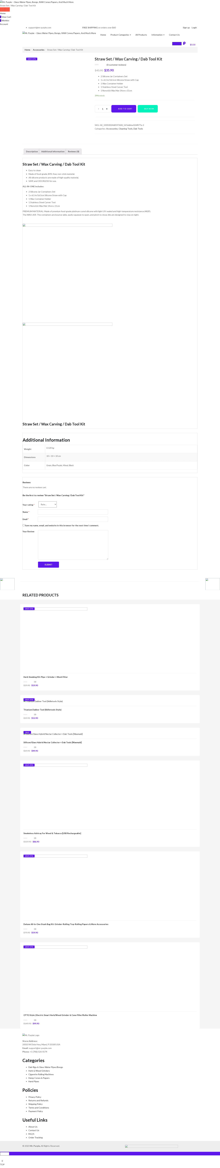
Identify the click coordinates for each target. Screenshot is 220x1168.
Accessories (38, 49)
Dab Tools (138, 128)
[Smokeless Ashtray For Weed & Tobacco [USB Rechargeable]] (55, 795)
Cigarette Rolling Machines (41, 1074)
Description (32, 151)
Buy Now (149, 109)
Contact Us (174, 34)
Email (26, 519)
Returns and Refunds (38, 1100)
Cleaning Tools (126, 128)
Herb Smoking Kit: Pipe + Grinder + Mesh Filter (45, 677)
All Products (141, 34)
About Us (32, 1126)
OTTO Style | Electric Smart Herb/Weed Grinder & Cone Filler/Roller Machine (60, 1015)
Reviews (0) (73, 151)
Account (4, 24)
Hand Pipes (33, 1081)
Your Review (28, 531)
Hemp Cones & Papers (39, 1078)
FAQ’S (31, 1134)
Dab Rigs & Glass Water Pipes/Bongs (45, 1067)
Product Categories (119, 34)
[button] (191, 44)
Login (194, 27)
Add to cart (125, 109)
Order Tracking (35, 1137)
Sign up (186, 27)
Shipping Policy (35, 1104)
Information (157, 34)
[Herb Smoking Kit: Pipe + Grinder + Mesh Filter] (55, 639)
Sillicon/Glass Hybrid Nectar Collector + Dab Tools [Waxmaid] (52, 742)
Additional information (53, 151)
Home (3, 13)
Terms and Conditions (38, 1107)
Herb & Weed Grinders (39, 1070)
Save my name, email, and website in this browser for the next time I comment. (62, 525)
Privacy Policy (34, 1097)
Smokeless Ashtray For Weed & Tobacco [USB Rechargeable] (52, 833)
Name (26, 512)
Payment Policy (35, 1111)
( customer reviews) (116, 64)
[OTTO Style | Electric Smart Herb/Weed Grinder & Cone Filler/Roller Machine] (55, 977)
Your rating (28, 505)
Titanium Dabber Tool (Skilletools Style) (42, 710)
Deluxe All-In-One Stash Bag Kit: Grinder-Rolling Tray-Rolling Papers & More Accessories (65, 924)
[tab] (32, 152)
